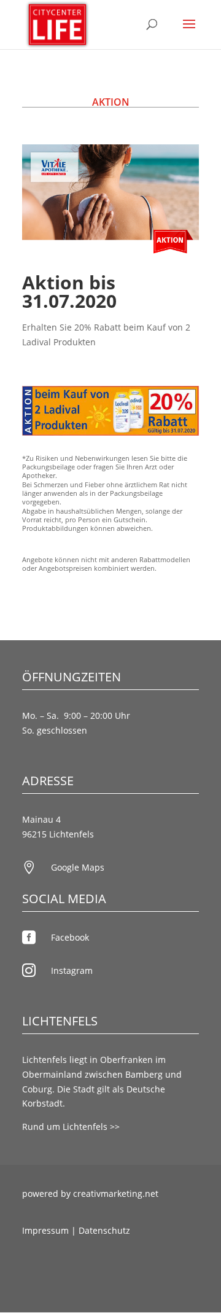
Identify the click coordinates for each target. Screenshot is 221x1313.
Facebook (70, 937)
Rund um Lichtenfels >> (71, 1126)
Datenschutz (104, 1230)
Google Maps (77, 867)
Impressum (45, 1230)
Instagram (72, 970)
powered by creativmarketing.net (90, 1193)
